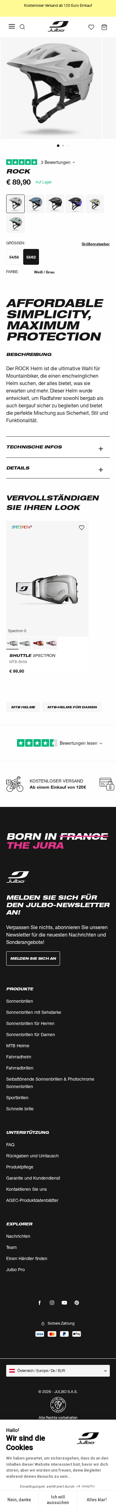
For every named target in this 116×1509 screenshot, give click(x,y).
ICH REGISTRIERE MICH (85, 775)
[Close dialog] (109, 726)
